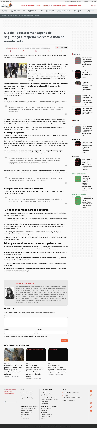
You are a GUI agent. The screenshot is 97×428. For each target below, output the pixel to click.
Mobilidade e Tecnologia (26, 15)
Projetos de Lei (24, 418)
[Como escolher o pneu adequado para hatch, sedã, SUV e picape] (78, 111)
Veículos (43, 418)
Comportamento (45, 392)
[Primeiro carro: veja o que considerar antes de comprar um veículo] (78, 74)
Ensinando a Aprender (26, 394)
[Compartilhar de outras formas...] (61, 51)
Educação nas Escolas (47, 394)
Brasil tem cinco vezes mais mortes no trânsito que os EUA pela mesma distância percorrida (87, 164)
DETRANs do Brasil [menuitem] (90, 11)
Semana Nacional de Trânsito (49, 399)
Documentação (24, 414)
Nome (6, 329)
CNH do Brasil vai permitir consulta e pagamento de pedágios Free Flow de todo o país (87, 62)
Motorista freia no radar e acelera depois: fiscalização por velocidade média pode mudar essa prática (87, 202)
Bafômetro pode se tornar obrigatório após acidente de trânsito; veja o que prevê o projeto (87, 147)
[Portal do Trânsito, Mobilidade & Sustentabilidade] (10, 394)
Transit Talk (44, 403)
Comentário (8, 316)
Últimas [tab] (76, 120)
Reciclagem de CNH (26, 412)
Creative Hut (68, 426)
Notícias (15, 15)
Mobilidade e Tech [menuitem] (74, 5)
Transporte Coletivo (46, 414)
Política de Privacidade (68, 401)
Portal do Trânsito (6, 15)
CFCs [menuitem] (38, 5)
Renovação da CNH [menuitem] (50, 11)
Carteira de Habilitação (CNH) (28, 409)
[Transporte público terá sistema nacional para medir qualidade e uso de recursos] (78, 83)
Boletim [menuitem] (31, 5)
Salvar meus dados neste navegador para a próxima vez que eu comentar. (27, 336)
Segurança (44, 410)
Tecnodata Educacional (70, 1)
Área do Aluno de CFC (26, 392)
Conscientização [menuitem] (59, 5)
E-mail (39, 329)
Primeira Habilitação (26, 410)
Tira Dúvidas (44, 401)
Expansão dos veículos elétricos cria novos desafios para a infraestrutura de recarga (87, 100)
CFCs (22, 389)
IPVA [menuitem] (23, 10)
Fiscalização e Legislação (28, 406)
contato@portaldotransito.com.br (72, 397)
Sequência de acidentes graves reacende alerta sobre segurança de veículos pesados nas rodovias (13, 369)
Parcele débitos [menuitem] (4, 11)
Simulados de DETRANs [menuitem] (77, 11)
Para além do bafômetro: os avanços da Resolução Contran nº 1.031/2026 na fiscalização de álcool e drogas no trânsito (87, 183)
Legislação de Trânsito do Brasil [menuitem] (63, 11)
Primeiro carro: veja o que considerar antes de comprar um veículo (87, 74)
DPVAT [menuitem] (42, 10)
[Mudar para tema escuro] (95, 5)
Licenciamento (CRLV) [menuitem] (32, 11)
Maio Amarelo (45, 396)
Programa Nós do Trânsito (48, 398)
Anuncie (79, 1)
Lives (21, 396)
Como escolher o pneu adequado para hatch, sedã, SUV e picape (87, 111)
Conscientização (46, 389)
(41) (74, 392)
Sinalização (44, 412)
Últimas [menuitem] (24, 5)
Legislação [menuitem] (46, 5)
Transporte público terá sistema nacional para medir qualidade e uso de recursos (87, 86)
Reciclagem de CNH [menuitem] (15, 11)
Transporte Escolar (46, 416)
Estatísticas (23, 416)
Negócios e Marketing (26, 398)
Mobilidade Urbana (46, 409)
